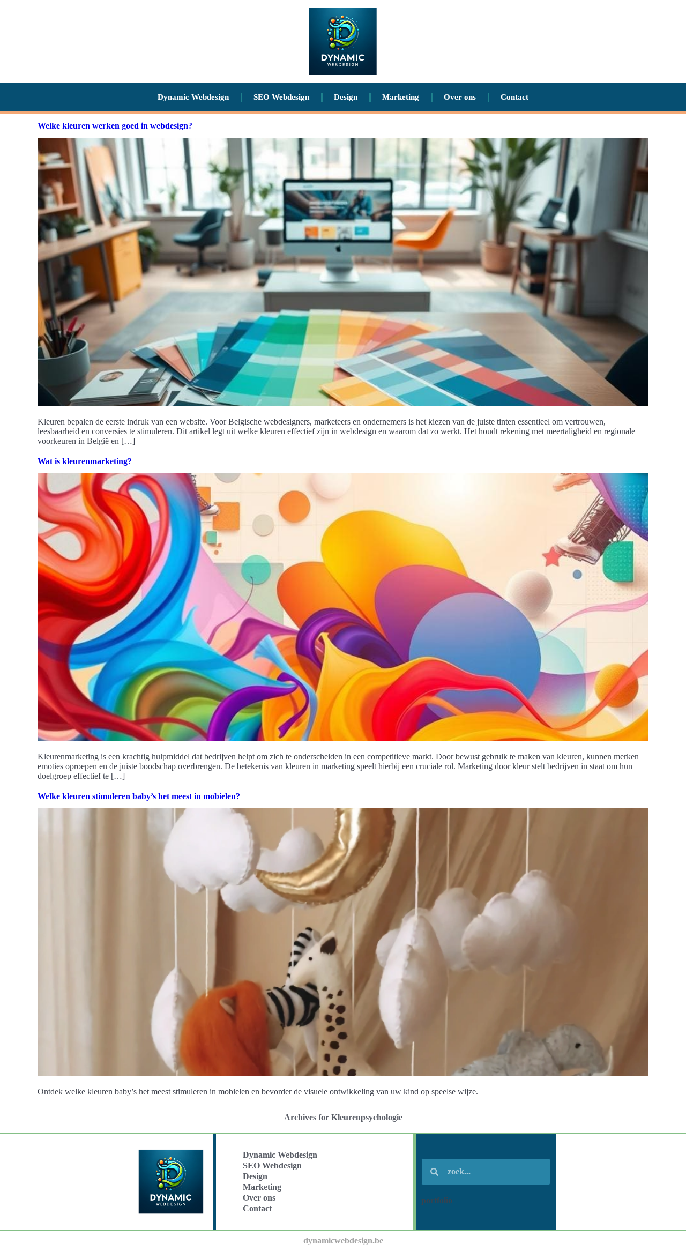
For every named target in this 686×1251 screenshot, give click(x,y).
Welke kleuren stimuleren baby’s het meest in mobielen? (139, 796)
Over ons (460, 97)
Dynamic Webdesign (193, 97)
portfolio (436, 1200)
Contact (514, 97)
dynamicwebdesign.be (343, 1240)
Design (345, 97)
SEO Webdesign (281, 97)
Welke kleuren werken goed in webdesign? (115, 125)
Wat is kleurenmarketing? (85, 461)
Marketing (400, 97)
